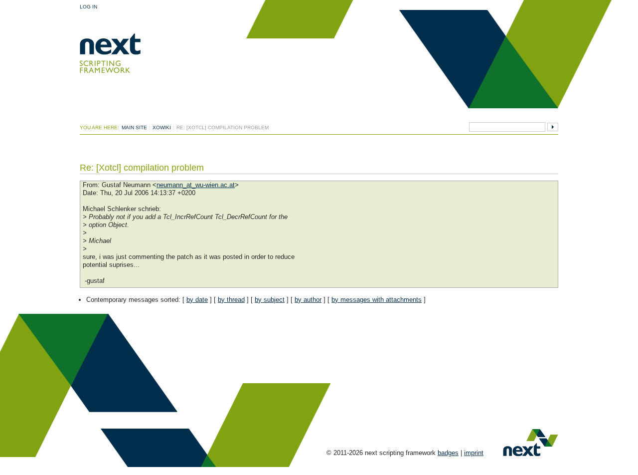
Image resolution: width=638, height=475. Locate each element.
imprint (473, 453)
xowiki (162, 127)
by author (308, 299)
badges (448, 453)
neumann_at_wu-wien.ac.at (196, 185)
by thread (231, 299)
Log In (88, 6)
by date (197, 299)
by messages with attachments (376, 299)
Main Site (134, 127)
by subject (270, 299)
